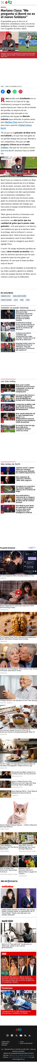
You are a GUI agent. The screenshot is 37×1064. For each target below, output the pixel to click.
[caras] (18, 954)
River (21, 300)
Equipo (22, 1041)
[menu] (2, 2)
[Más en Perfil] (12, 881)
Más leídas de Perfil (10, 464)
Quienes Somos (5, 1041)
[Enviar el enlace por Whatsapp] (15, 92)
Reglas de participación (26, 1043)
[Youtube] (21, 1036)
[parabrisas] (18, 988)
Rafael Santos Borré (19, 296)
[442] (19, 1029)
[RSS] (25, 1036)
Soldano (4, 147)
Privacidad (4, 1045)
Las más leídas (8, 381)
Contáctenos (4, 1043)
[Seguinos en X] (16, 1035)
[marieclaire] (18, 921)
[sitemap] (29, 1036)
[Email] (20, 92)
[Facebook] (12, 1035)
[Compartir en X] (9, 92)
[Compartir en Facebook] (3, 92)
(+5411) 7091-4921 (13, 1057)
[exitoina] (18, 886)
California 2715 (13, 1055)
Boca (15, 300)
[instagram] (7, 1035)
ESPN (27, 300)
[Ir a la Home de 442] (8, 3)
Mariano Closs (11, 122)
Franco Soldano (6, 300)
